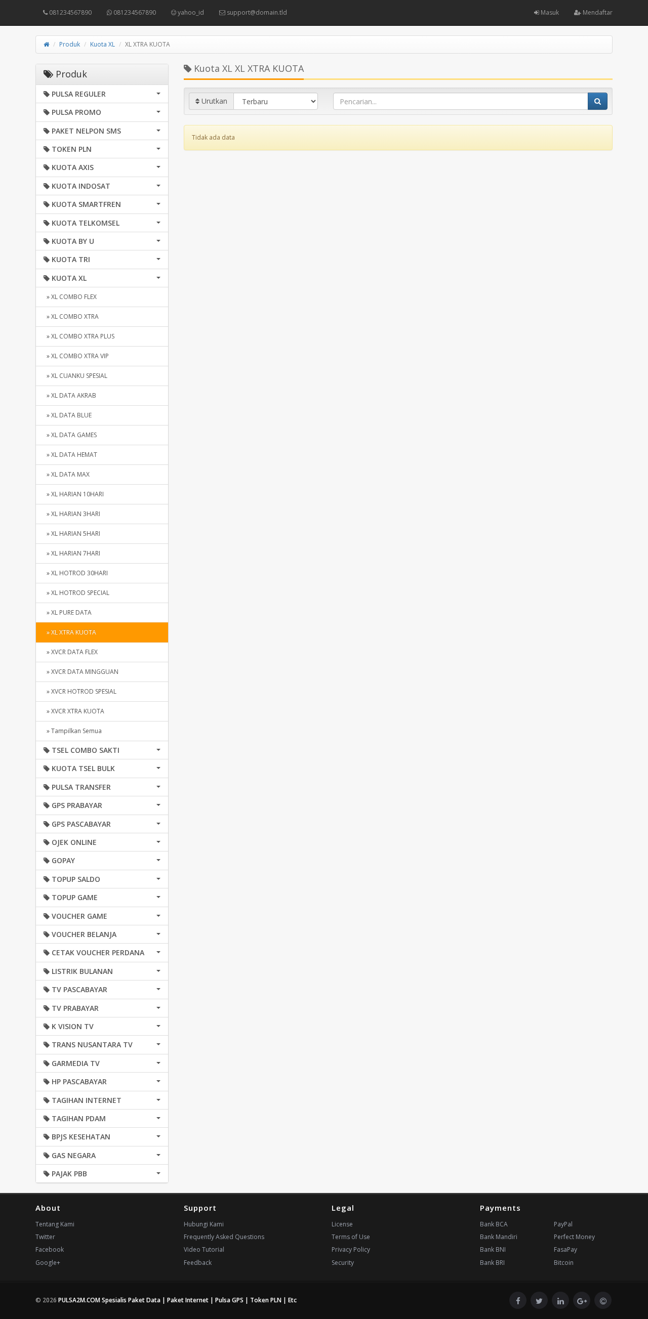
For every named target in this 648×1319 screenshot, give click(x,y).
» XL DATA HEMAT (70, 454)
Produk (69, 44)
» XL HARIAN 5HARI (72, 533)
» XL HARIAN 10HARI (74, 494)
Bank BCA (494, 1224)
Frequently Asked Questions (224, 1236)
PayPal (563, 1224)
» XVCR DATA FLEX (71, 652)
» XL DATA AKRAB (70, 395)
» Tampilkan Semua (73, 731)
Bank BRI (492, 1262)
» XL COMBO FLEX (70, 296)
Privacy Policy (351, 1249)
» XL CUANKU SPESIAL (75, 375)
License (342, 1224)
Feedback (198, 1262)
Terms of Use (351, 1236)
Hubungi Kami (204, 1224)
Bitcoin (564, 1262)
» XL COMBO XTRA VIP (76, 356)
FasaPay (565, 1249)
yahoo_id (190, 12)
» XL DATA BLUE (68, 415)
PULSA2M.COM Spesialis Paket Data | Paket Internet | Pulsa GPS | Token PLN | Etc (177, 1300)
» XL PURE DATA (68, 612)
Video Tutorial (204, 1249)
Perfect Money (574, 1236)
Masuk (549, 12)
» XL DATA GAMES (70, 435)
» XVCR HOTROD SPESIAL (80, 691)
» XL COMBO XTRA (71, 316)
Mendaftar (597, 12)
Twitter (45, 1236)
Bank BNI (493, 1249)
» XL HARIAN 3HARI (72, 513)
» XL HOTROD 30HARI (76, 573)
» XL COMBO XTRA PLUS (79, 336)
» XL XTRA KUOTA (70, 632)
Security (343, 1262)
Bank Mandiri (498, 1236)
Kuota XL (102, 44)
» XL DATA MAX (67, 474)
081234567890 (70, 12)
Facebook (49, 1249)
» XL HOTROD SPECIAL (76, 592)
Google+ (47, 1262)
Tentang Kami (54, 1224)
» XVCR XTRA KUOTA (74, 711)
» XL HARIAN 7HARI (72, 553)
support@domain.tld (256, 12)
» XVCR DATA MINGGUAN (81, 671)
